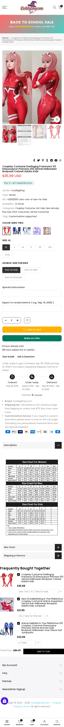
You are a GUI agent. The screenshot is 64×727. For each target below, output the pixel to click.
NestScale (38, 395)
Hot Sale (40, 208)
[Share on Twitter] (38, 160)
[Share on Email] (56, 160)
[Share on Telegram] (51, 160)
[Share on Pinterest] (42, 160)
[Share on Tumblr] (47, 160)
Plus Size (6, 211)
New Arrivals (52, 208)
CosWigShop (18, 190)
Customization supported (23, 216)
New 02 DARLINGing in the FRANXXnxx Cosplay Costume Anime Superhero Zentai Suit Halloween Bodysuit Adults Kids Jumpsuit (42, 602)
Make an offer (35, 339)
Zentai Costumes (39, 211)
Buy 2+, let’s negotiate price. (18, 183)
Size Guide (8, 356)
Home (5, 38)
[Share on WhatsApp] (60, 160)
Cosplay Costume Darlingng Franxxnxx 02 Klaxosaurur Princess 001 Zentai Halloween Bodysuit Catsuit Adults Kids (42, 578)
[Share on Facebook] (34, 160)
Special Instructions (13, 287)
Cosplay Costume (25, 208)
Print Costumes (20, 211)
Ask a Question (25, 356)
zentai (12, 194)
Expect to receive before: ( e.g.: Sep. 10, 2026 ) (28, 302)
